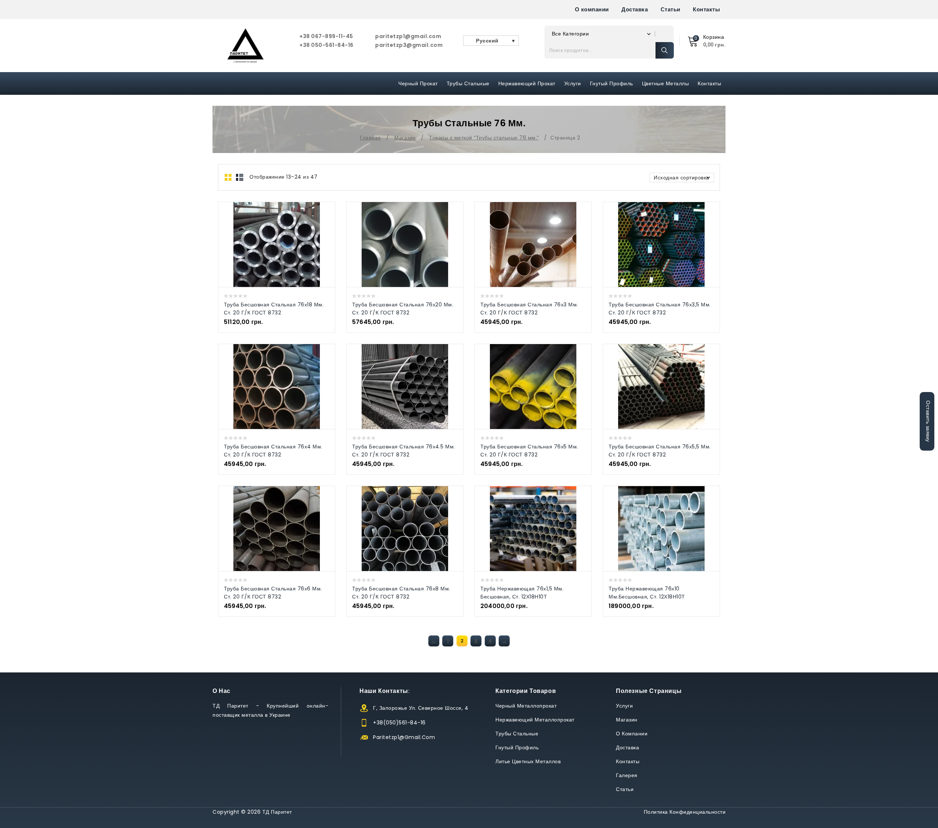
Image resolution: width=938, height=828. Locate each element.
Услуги (572, 83)
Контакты (706, 9)
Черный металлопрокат (526, 705)
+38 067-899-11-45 (326, 36)
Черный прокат (418, 83)
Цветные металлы (665, 83)
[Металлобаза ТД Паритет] (245, 45)
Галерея (627, 775)
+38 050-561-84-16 (326, 45)
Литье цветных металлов (528, 761)
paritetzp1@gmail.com (408, 36)
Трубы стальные (516, 733)
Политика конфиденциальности (685, 812)
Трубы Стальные (468, 83)
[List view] (239, 177)
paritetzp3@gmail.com (409, 45)
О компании (592, 9)
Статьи (670, 9)
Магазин (405, 137)
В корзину (284, 244)
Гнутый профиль (611, 83)
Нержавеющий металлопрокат (535, 719)
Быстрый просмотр (269, 244)
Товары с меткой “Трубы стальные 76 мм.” (484, 137)
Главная (370, 137)
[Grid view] (228, 177)
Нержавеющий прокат (526, 83)
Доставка (634, 9)
